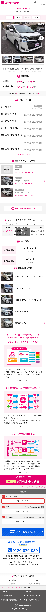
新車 (18, 17)
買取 (36, 17)
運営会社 (4, 591)
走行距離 (9, 517)
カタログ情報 (11, 580)
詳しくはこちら (24, 381)
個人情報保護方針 (7, 596)
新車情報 (34, 580)
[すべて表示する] (23, 72)
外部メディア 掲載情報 (31, 600)
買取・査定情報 (34, 584)
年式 (7, 507)
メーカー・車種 (12, 496)
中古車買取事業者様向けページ (11, 600)
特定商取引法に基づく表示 (33, 596)
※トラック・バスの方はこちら (33, 487)
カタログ (10, 17)
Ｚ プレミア (7, 231)
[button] (41, 38)
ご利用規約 (27, 591)
